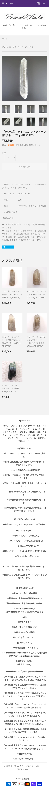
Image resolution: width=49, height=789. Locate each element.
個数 (4, 152)
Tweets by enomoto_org (22, 759)
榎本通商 (25, 779)
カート (44, 3)
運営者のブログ (23, 769)
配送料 (11, 145)
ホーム (4, 39)
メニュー (9, 3)
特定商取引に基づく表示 (13, 766)
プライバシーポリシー (34, 766)
